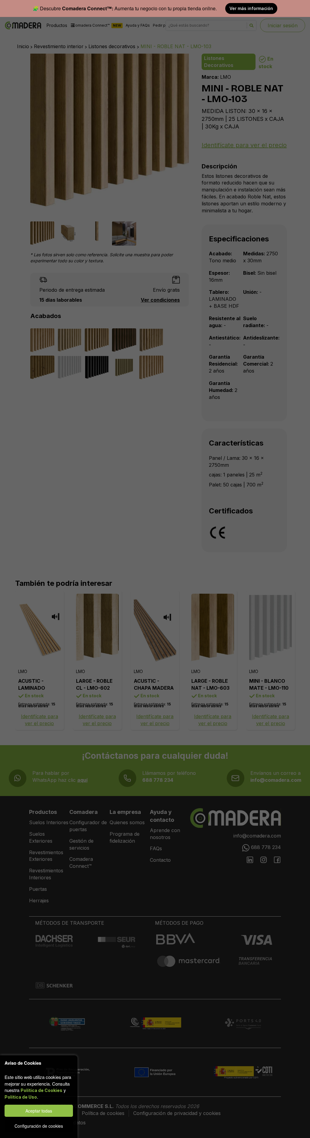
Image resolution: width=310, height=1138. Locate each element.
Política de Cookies (41, 1090)
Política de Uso (21, 1097)
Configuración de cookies (39, 1126)
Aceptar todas (38, 1111)
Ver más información (251, 8)
